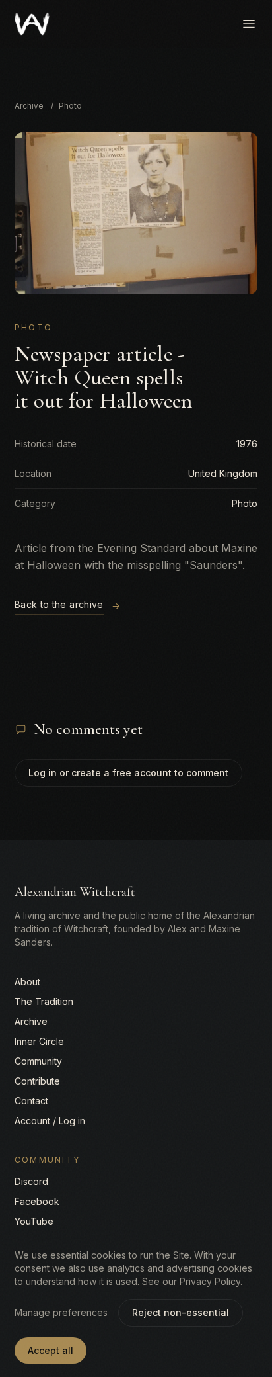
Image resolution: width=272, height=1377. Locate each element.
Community (38, 1061)
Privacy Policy (210, 1281)
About (27, 981)
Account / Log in (50, 1120)
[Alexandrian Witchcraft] (32, 24)
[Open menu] (248, 23)
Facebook (37, 1201)
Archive (29, 106)
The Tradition (44, 1001)
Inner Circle (39, 1041)
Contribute (37, 1081)
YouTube (34, 1221)
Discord (31, 1181)
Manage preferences (61, 1312)
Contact (31, 1100)
